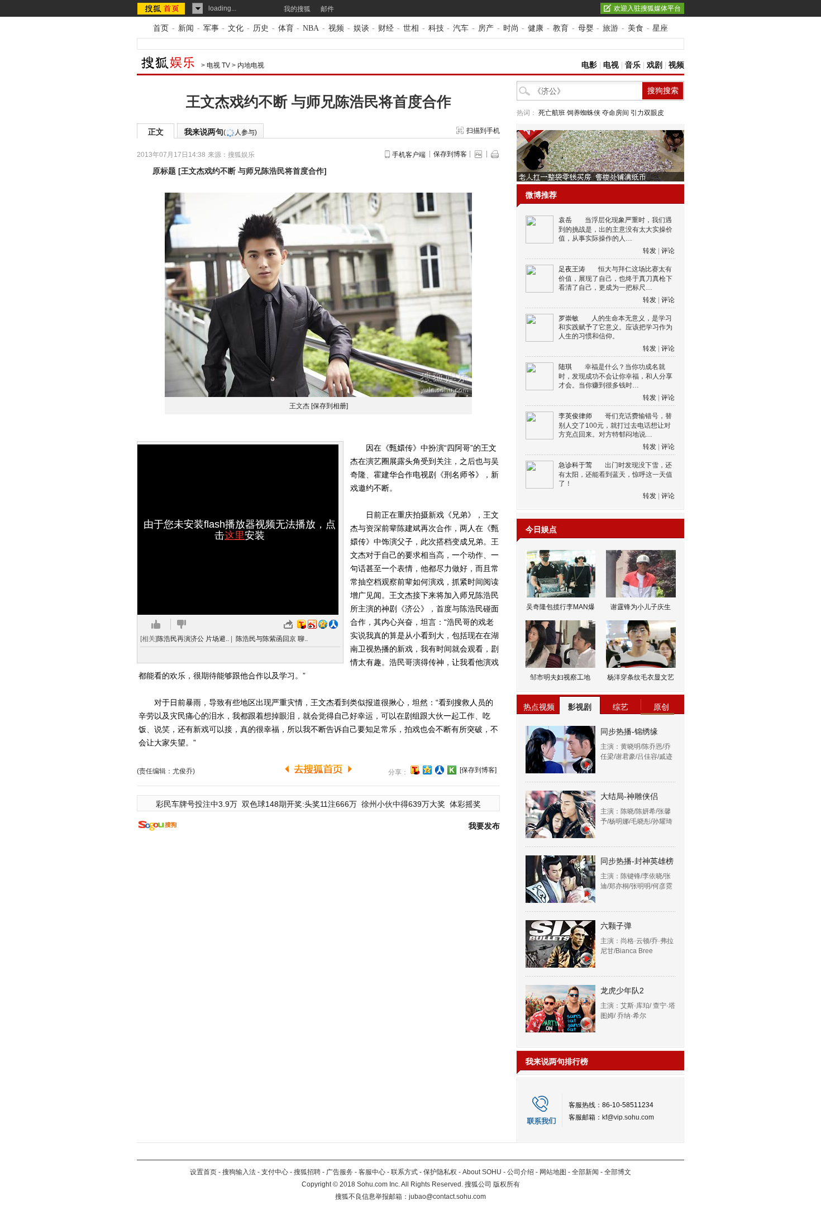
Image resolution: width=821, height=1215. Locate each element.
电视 (611, 65)
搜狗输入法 (239, 1172)
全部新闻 (585, 1172)
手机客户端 (409, 155)
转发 (649, 251)
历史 (261, 28)
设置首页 (203, 1172)
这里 (235, 535)
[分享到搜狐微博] (414, 770)
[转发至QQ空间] (322, 624)
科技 (436, 28)
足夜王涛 (572, 269)
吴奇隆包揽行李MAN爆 (560, 607)
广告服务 (339, 1172)
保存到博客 (450, 154)
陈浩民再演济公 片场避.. (193, 639)
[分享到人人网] (439, 770)
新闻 (186, 28)
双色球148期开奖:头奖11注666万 (299, 804)
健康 (535, 28)
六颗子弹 (616, 925)
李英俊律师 (575, 416)
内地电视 (250, 65)
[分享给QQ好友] (427, 770)
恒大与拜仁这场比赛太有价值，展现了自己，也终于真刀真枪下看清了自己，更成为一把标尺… (615, 278)
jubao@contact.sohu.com (447, 1196)
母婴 (586, 28)
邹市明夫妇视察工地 (560, 677)
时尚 (511, 28)
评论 (668, 251)
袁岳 (565, 220)
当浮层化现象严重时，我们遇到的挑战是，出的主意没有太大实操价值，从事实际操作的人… (615, 229)
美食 (635, 28)
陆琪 (565, 367)
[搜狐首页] (162, 8)
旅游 (610, 28)
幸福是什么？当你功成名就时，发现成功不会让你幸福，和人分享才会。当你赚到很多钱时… (615, 376)
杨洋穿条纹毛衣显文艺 (640, 677)
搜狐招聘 (307, 1172)
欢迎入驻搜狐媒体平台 (647, 8)
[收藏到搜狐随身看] (451, 770)
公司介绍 (520, 1172)
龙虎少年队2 (622, 990)
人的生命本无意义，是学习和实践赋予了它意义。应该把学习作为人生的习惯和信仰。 (615, 327)
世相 (411, 28)
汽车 (461, 28)
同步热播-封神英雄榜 (637, 861)
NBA (311, 28)
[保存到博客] (478, 770)
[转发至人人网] (333, 624)
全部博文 (617, 1172)
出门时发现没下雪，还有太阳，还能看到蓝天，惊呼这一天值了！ (615, 474)
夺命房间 (615, 113)
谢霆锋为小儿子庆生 (640, 607)
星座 (660, 28)
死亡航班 (551, 113)
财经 (386, 28)
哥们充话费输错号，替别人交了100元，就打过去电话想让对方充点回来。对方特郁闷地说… (615, 425)
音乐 (633, 65)
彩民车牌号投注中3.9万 (196, 804)
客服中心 (372, 1172)
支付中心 (274, 1172)
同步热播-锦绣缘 (629, 731)
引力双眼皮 (647, 113)
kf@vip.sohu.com (628, 1117)
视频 (336, 28)
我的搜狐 (297, 9)
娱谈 (361, 28)
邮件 (327, 9)
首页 (161, 28)
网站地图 (553, 1172)
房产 (486, 28)
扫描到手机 (483, 131)
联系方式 (404, 1172)
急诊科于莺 (575, 465)
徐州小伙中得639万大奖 (403, 804)
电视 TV (218, 65)
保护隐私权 (440, 1172)
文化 (236, 28)
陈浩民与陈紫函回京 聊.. (272, 639)
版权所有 (506, 1184)
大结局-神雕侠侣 (629, 796)
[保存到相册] (329, 406)
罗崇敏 (569, 318)
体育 (286, 28)
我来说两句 (220, 131)
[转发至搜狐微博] (301, 624)
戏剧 (654, 65)
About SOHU (482, 1172)
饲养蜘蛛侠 (583, 113)
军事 (211, 28)
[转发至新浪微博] (312, 624)
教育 (561, 28)
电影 (589, 65)
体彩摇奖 (465, 804)
